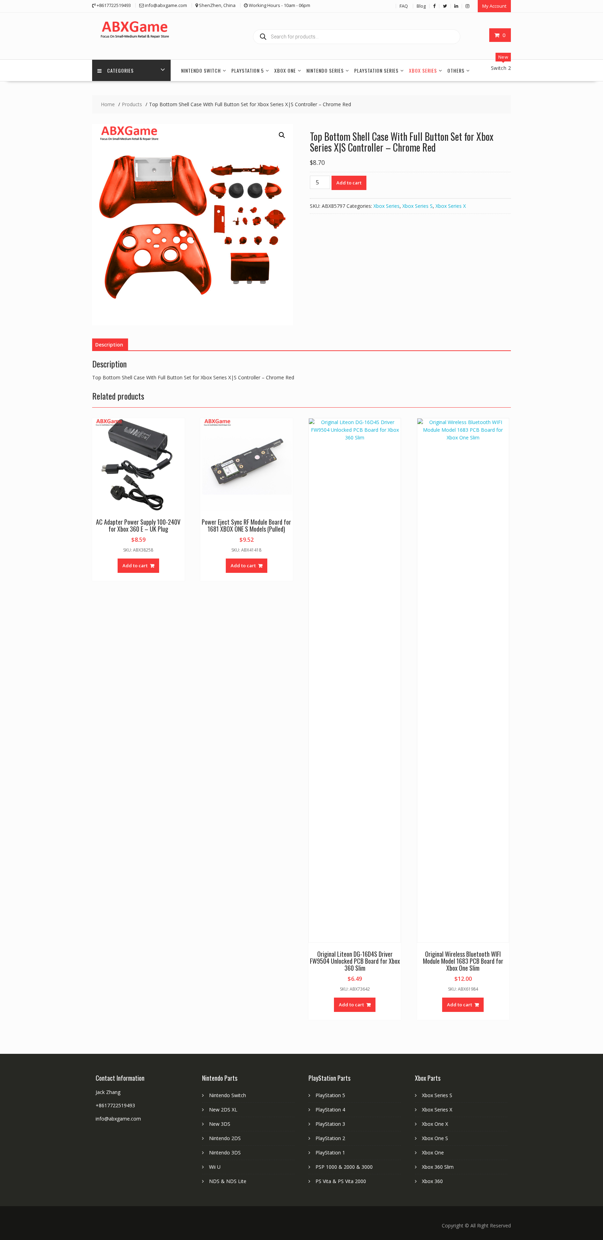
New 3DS (219, 1124)
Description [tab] (109, 344)
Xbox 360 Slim (438, 1167)
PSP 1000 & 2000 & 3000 (344, 1167)
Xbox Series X (451, 206)
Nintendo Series (325, 70)
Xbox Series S (417, 206)
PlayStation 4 (330, 1109)
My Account (494, 6)
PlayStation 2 (330, 1138)
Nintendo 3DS (225, 1152)
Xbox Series (423, 70)
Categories (120, 70)
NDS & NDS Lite (227, 1181)
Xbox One (285, 70)
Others (455, 70)
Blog (421, 6)
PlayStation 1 (330, 1152)
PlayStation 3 (330, 1124)
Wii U (215, 1167)
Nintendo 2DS (225, 1138)
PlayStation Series (376, 70)
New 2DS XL (223, 1109)
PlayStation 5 (247, 70)
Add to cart (349, 183)
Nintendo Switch (201, 70)
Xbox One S (435, 1138)
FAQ (404, 6)
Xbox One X (435, 1124)
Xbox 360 (432, 1181)
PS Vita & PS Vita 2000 (340, 1181)
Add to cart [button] (135, 565)
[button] (282, 135)
